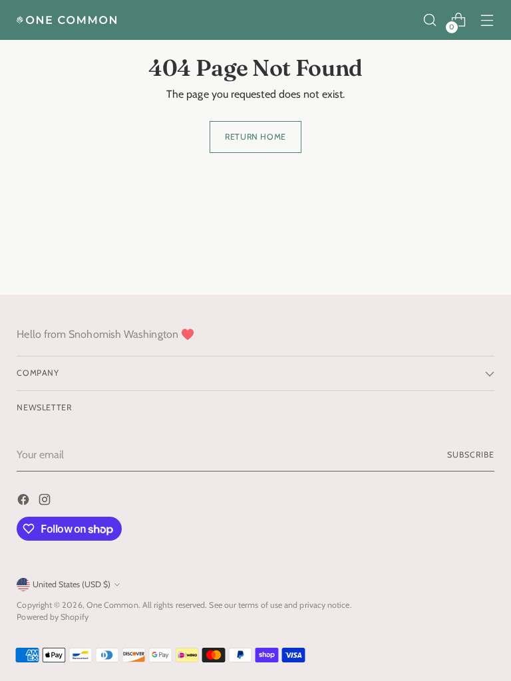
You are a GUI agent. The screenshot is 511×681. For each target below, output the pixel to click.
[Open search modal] (430, 20)
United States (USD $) (71, 584)
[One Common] (66, 20)
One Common (112, 605)
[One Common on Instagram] (46, 502)
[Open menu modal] (487, 20)
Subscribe (470, 455)
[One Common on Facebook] (25, 502)
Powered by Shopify (52, 617)
